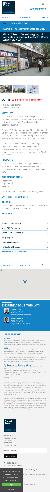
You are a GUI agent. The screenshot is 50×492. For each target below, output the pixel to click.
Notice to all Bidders (11, 247)
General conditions (10, 242)
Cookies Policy (30, 470)
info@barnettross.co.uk (15, 465)
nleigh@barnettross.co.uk (20, 324)
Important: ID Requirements (14, 252)
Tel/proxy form (8, 237)
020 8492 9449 (38, 9)
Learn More (12, 489)
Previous (3, 62)
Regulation (39, 470)
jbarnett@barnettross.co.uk (21, 315)
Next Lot (45, 17)
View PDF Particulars (11, 228)
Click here (18, 99)
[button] (25, 281)
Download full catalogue (12, 233)
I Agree (11, 485)
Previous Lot (6, 18)
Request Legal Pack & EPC (13, 223)
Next (46, 62)
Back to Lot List (25, 18)
